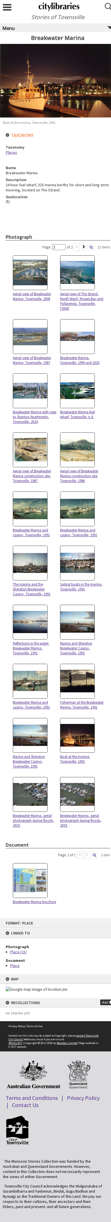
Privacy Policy (17, 1026)
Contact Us (25, 1104)
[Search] (91, 247)
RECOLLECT (15, 1043)
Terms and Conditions (32, 1097)
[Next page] (84, 247)
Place (15, 965)
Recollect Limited (67, 1043)
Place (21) (18, 951)
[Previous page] (77, 247)
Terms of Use (34, 1026)
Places (11, 152)
